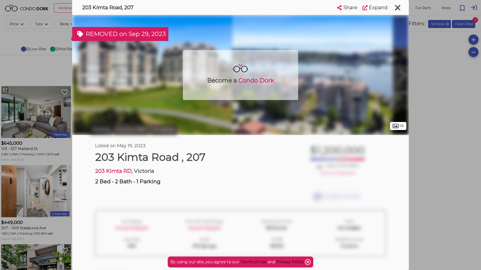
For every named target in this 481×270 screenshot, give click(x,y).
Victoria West (131, 129)
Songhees (164, 129)
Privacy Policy (290, 262)
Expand (378, 7)
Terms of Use (254, 262)
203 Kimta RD (113, 171)
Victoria (101, 129)
